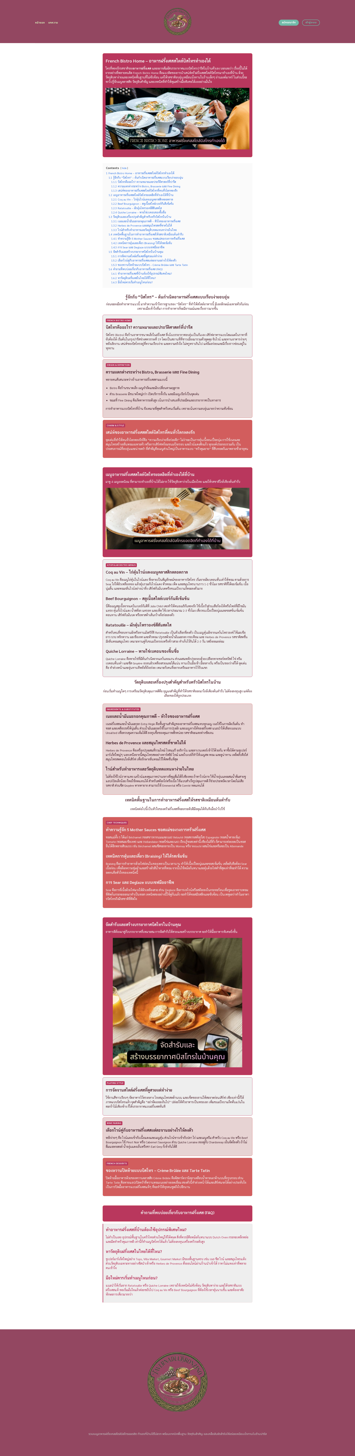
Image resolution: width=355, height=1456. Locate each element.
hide (124, 168)
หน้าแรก (40, 23)
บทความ (53, 23)
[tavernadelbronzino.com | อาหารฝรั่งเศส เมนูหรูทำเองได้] (177, 21)
